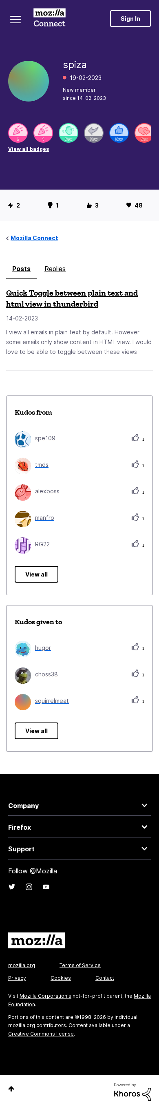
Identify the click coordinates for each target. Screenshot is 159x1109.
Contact (104, 978)
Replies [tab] (55, 269)
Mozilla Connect (49, 18)
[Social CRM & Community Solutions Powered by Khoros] (132, 1091)
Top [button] (11, 1088)
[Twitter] (11, 886)
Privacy (17, 978)
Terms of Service (80, 965)
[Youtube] (46, 886)
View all (36, 574)
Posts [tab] (21, 269)
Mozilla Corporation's (45, 996)
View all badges (28, 149)
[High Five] (144, 133)
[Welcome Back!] (68, 133)
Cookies (61, 978)
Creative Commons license (41, 1034)
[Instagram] (29, 886)
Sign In (130, 18)
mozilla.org (21, 965)
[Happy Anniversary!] (18, 133)
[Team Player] (119, 133)
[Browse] (15, 19)
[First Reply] (94, 133)
